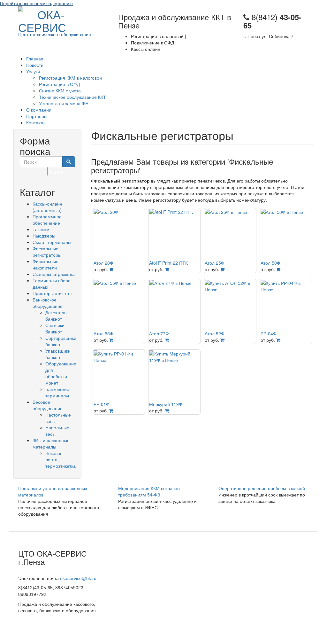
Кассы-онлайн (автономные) (47, 206)
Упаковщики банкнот (58, 354)
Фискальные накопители (45, 264)
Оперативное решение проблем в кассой (261, 488)
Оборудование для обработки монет (60, 373)
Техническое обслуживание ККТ (72, 97)
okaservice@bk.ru (78, 578)
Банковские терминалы (57, 392)
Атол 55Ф (103, 333)
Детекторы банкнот (56, 315)
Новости (34, 65)
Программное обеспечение (47, 219)
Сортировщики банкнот (60, 341)
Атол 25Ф (214, 263)
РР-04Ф (269, 333)
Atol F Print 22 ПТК (168, 263)
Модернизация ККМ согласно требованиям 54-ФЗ (149, 491)
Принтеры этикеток (52, 293)
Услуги (33, 71)
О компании (38, 109)
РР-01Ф (102, 404)
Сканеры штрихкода (54, 274)
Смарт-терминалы (52, 242)
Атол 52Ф (214, 333)
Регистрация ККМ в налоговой (70, 77)
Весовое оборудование (48, 405)
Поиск (47, 171)
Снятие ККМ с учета (60, 90)
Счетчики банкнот (55, 328)
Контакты (35, 122)
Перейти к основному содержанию (36, 3)
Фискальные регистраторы (47, 251)
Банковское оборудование (48, 302)
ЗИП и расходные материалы (51, 443)
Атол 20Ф (103, 263)
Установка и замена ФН (63, 103)
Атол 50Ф (270, 263)
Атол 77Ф (159, 333)
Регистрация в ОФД (59, 84)
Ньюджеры (44, 235)
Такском (41, 229)
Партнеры (36, 116)
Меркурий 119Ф (165, 404)
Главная (34, 58)
